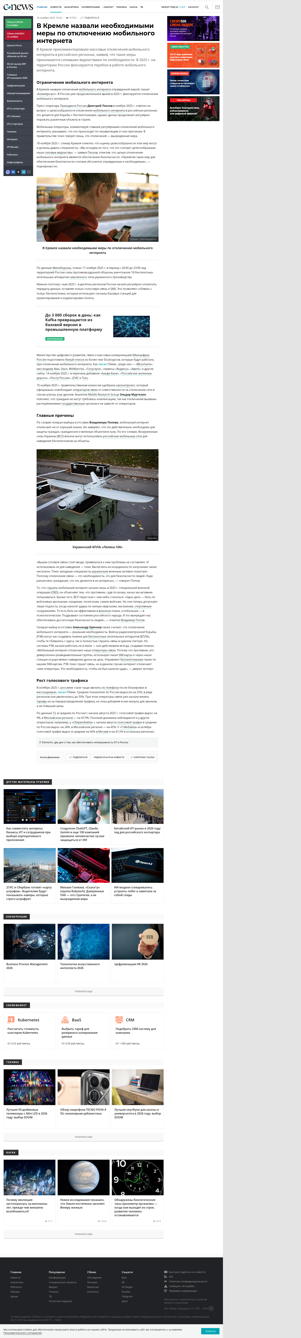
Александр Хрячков (87, 627)
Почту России (60, 378)
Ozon (64, 369)
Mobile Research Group (103, 394)
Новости (15, 1277)
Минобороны (62, 268)
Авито (136, 369)
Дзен (125, 1301)
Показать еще (83, 991)
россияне (66, 688)
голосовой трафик (129, 722)
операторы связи (104, 650)
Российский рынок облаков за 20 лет (17, 54)
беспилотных (97, 636)
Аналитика (71, 7)
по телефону (110, 688)
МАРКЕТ (108, 7)
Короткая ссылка (144, 757)
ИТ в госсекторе (16, 108)
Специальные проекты (62, 1282)
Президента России (73, 106)
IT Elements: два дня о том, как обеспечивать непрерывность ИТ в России (83, 742)
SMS (113, 289)
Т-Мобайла (128, 727)
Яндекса (122, 369)
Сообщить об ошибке (181, 1286)
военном (105, 611)
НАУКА (133, 7)
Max (124, 1277)
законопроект (125, 385)
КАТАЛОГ (193, 7)
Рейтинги (12, 154)
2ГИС (75, 378)
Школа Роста (14, 45)
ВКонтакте (144, 364)
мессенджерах (46, 692)
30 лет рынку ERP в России (16, 65)
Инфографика (15, 162)
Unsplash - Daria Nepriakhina (143, 239)
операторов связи (85, 390)
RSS (171, 1276)
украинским (100, 571)
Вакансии (93, 1287)
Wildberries (76, 369)
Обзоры (15, 1291)
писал (102, 364)
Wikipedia (151, 538)
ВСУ (60, 436)
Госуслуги (93, 369)
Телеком (11, 131)
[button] (207, 7)
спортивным (143, 606)
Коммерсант (46, 94)
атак (60, 394)
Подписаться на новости (109, 757)
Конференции (57, 1277)
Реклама (92, 1282)
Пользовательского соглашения (22, 1333)
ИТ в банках (13, 116)
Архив (14, 1296)
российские (111, 436)
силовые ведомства (58, 152)
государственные (73, 403)
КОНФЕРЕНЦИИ (91, 7)
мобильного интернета (95, 89)
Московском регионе (58, 718)
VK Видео (127, 1287)
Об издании (94, 1277)
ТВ (141, 7)
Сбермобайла (82, 722)
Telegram (127, 1296)
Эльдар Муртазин (133, 394)
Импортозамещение (18, 93)
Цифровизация (16, 85)
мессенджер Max (48, 369)
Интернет (12, 139)
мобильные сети (130, 436)
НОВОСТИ (55, 7)
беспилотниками (131, 659)
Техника (54, 1291)
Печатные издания (60, 1301)
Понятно (210, 1331)
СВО (54, 592)
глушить (52, 588)
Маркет (53, 1287)
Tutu (85, 378)
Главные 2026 (17, 76)
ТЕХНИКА (121, 7)
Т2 (54, 713)
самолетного (78, 277)
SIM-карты (125, 655)
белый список (74, 359)
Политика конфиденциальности (188, 1281)
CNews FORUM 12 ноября (15, 23)
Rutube (126, 1291)
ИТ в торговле (15, 123)
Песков (93, 152)
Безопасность (14, 100)
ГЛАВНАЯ (42, 7)
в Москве (102, 731)
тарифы (42, 701)
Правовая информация (183, 1290)
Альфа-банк (109, 373)
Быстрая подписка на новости (187, 1272)
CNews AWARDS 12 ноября (15, 35)
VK (123, 1282)
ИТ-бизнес (12, 146)
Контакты (93, 1291)
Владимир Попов (132, 620)
